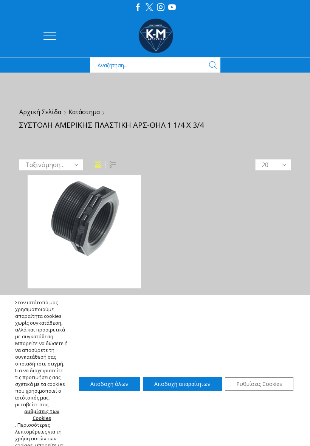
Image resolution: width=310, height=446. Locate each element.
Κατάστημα (84, 112)
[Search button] (212, 65)
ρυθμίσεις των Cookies (41, 414)
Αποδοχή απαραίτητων (182, 383)
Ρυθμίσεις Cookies (259, 383)
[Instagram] (160, 7)
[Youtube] (172, 7)
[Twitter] (149, 7)
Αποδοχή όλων (109, 383)
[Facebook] (138, 7)
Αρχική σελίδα (40, 112)
